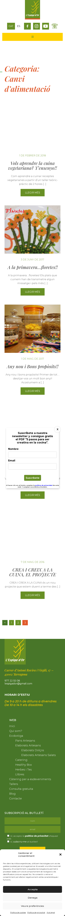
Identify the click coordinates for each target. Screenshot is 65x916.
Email (11, 460)
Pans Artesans (25, 740)
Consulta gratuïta (21, 789)
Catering (21, 760)
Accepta (32, 889)
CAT (11, 26)
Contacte (15, 798)
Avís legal (51, 912)
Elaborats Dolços (32, 750)
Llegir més (32, 192)
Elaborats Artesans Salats (38, 755)
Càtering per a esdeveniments (30, 779)
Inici (12, 726)
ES (18, 26)
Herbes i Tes (23, 769)
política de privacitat (36, 836)
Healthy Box (23, 764)
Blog (12, 793)
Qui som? (15, 731)
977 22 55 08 (12, 680)
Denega (32, 897)
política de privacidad (44, 485)
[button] (60, 854)
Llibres (19, 774)
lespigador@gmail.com (18, 683)
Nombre (13, 449)
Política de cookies (18, 912)
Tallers (13, 784)
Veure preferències (32, 906)
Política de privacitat (36, 912)
